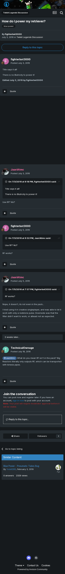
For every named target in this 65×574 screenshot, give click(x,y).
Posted (20, 63)
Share (16, 436)
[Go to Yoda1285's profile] (58, 467)
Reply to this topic (32, 47)
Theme (19, 565)
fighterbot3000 (13, 34)
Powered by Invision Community (32, 569)
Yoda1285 (11, 469)
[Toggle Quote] (6, 181)
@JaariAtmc (9, 358)
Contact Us (32, 565)
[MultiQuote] (5, 91)
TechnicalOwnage (22, 347)
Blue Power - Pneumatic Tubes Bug (21, 466)
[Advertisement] (32, 131)
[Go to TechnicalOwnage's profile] (6, 350)
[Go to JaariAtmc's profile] (6, 171)
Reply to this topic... (18, 419)
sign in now (18, 400)
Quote (13, 91)
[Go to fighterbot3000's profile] (6, 61)
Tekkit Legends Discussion (30, 37)
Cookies (45, 565)
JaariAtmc (40, 238)
